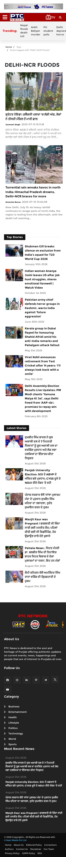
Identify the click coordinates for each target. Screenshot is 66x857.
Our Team (49, 849)
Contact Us (22, 849)
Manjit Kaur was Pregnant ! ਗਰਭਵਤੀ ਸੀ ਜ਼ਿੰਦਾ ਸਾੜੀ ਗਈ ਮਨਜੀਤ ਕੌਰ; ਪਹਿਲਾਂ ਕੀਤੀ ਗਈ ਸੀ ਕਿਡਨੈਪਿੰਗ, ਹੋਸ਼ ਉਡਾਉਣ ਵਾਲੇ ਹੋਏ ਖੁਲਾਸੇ (42, 528)
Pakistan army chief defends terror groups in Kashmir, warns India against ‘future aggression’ (42, 308)
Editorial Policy (34, 845)
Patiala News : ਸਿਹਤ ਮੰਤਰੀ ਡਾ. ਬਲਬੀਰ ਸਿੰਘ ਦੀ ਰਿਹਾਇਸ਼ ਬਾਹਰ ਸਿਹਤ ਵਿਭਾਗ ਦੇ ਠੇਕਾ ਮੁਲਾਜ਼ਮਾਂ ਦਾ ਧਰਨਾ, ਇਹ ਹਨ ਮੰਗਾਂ (42, 554)
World (12, 738)
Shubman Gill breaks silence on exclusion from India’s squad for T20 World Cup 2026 (43, 253)
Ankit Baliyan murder (35, 31)
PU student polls (48, 31)
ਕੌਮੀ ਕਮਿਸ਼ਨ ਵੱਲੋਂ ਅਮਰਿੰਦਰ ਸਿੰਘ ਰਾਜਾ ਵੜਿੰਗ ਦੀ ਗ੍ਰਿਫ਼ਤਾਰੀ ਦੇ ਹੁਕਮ (42, 577)
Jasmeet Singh (12, 124)
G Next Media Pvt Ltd (15, 840)
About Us (19, 845)
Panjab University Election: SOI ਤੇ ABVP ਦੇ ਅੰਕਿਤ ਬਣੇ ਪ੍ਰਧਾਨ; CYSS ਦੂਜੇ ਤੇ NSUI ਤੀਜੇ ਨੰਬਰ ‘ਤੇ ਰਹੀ (43, 476)
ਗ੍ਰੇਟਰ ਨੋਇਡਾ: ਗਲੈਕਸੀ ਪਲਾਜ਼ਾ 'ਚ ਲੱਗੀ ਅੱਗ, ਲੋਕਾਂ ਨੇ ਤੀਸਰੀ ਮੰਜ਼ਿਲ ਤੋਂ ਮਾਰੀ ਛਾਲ (33, 117)
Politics (13, 728)
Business (13, 706)
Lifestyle (13, 722)
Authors (9, 849)
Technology (15, 733)
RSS (39, 853)
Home (8, 47)
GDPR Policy (28, 853)
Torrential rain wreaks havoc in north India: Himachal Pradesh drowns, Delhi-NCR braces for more (33, 192)
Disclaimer (35, 849)
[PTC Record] (35, 624)
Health (12, 717)
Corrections (50, 845)
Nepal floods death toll (24, 31)
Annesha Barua (13, 202)
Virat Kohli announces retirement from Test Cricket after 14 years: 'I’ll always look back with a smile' (43, 366)
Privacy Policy (12, 853)
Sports (12, 744)
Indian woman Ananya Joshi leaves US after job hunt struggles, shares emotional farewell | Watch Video (42, 279)
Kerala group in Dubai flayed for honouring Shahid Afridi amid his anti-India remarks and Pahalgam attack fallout (42, 337)
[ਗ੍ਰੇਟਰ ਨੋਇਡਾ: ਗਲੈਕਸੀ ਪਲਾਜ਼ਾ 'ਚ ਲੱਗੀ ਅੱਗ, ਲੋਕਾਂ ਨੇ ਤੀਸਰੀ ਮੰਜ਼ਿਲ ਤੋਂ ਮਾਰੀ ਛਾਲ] (34, 91)
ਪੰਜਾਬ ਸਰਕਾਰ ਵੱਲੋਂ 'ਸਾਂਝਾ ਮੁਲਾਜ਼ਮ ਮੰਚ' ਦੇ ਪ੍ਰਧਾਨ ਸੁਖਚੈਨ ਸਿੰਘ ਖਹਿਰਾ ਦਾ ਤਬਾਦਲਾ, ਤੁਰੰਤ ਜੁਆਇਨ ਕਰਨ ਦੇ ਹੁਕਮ (42, 501)
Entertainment (17, 711)
